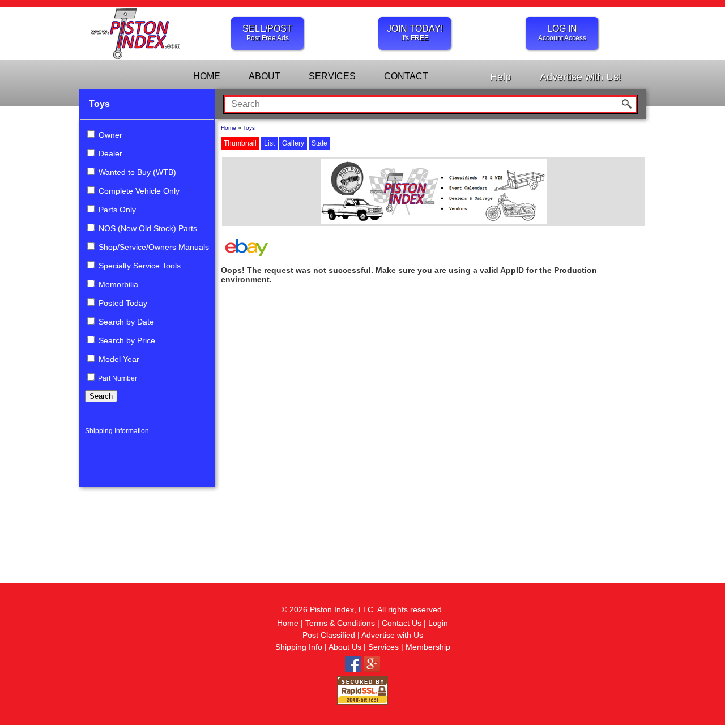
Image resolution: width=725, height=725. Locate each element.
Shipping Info (298, 646)
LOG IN (562, 33)
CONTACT (406, 76)
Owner (109, 134)
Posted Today (121, 303)
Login (438, 623)
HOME (206, 76)
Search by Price (125, 340)
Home (228, 128)
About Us (345, 646)
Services (383, 646)
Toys (99, 104)
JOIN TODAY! (415, 33)
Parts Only (116, 209)
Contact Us (401, 623)
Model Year (117, 359)
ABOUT (264, 76)
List (269, 143)
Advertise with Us (392, 634)
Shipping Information (117, 431)
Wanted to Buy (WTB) (136, 172)
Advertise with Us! (580, 77)
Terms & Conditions (340, 623)
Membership (428, 646)
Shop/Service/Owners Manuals (152, 246)
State (319, 143)
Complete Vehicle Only (138, 190)
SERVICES (332, 76)
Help (500, 77)
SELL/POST (267, 33)
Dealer (109, 153)
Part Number (116, 378)
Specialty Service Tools (138, 265)
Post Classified (328, 634)
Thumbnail (240, 143)
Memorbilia (117, 284)
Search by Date (125, 321)
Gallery (293, 143)
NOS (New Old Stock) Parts (146, 228)
